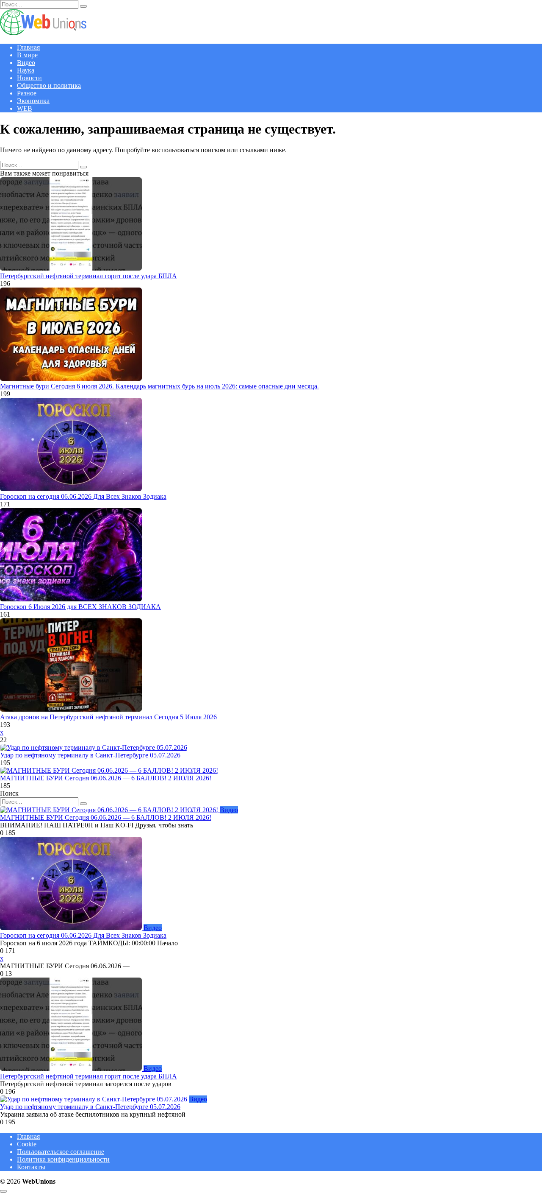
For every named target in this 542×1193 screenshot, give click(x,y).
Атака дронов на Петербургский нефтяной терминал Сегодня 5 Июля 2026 (108, 717)
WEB (24, 108)
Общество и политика (49, 85)
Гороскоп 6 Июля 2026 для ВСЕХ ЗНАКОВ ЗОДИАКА (80, 606)
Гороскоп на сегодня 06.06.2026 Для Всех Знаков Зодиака (83, 496)
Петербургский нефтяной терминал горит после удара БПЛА (88, 275)
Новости (29, 77)
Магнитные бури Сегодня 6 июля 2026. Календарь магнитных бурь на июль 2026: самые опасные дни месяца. (159, 386)
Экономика (33, 100)
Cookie (26, 1144)
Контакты (31, 1167)
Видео (26, 62)
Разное (26, 93)
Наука (25, 70)
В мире (27, 55)
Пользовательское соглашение (60, 1151)
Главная (28, 47)
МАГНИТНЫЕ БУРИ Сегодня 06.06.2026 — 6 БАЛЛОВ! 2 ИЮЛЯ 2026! (105, 778)
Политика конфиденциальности (63, 1159)
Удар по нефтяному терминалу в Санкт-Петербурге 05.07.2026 (90, 755)
